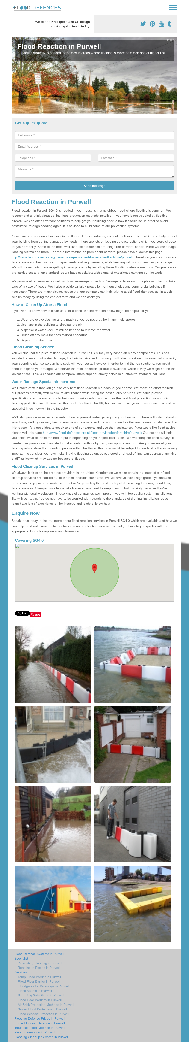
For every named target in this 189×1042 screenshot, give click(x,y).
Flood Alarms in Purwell (35, 991)
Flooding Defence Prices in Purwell (39, 1018)
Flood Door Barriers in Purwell (40, 1000)
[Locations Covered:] (14, 7)
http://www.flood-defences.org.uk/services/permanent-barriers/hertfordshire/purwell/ (72, 257)
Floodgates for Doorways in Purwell (43, 986)
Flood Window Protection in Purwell (43, 1014)
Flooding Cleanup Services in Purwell (41, 1037)
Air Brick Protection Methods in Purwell (46, 1004)
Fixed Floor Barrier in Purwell (39, 981)
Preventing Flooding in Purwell (40, 963)
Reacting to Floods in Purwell (39, 967)
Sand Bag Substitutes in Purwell (41, 995)
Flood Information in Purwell (34, 1032)
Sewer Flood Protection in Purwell (42, 1009)
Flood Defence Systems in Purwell (39, 954)
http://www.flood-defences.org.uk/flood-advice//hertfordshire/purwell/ (92, 432)
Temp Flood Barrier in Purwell (39, 977)
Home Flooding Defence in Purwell (39, 1023)
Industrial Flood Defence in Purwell (39, 1028)
